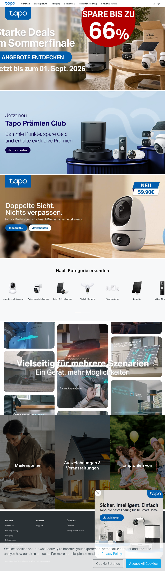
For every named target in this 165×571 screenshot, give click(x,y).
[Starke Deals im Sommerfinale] (82, 48)
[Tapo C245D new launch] (82, 216)
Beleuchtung (10, 540)
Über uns (70, 526)
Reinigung (9, 535)
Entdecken (28, 466)
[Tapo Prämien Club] (82, 132)
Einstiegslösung (11, 530)
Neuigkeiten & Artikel (75, 530)
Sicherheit (9, 526)
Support (39, 526)
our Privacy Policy (109, 553)
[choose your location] (159, 4)
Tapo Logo (10, 4)
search (154, 4)
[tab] (12, 290)
